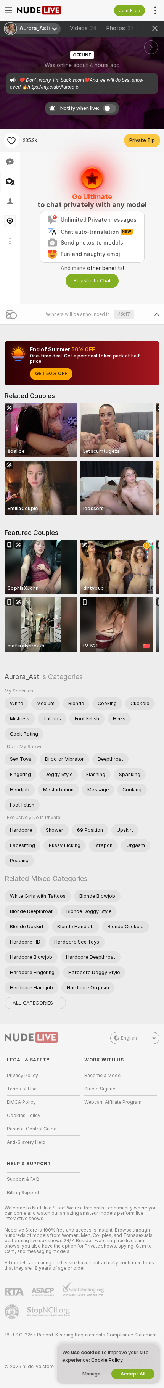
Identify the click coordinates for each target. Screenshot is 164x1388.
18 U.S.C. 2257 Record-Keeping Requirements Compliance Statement (81, 1335)
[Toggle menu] (8, 10)
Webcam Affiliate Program (112, 1102)
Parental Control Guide (31, 1129)
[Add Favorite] (11, 140)
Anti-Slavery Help (26, 1142)
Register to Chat (92, 280)
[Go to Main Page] (49, 10)
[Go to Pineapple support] (13, 1311)
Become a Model (103, 1075)
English (129, 1038)
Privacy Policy (22, 1075)
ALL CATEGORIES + (35, 1003)
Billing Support (23, 1192)
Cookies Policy (23, 1115)
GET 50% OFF (51, 373)
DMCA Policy (21, 1102)
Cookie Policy (106, 1360)
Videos (83, 28)
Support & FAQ (23, 1179)
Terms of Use (22, 1089)
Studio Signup (100, 1089)
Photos (120, 28)
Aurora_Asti (23, 677)
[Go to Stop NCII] (49, 1311)
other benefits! (105, 268)
